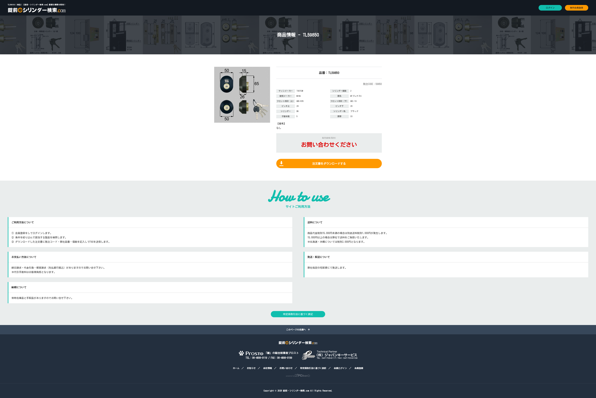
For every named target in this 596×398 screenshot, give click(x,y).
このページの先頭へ (297, 330)
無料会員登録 (576, 8)
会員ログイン (340, 368)
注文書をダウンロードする (329, 163)
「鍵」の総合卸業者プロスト (281, 353)
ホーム (236, 368)
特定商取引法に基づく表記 (298, 314)
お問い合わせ (286, 368)
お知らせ (251, 368)
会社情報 (267, 368)
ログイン (550, 8)
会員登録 (358, 368)
